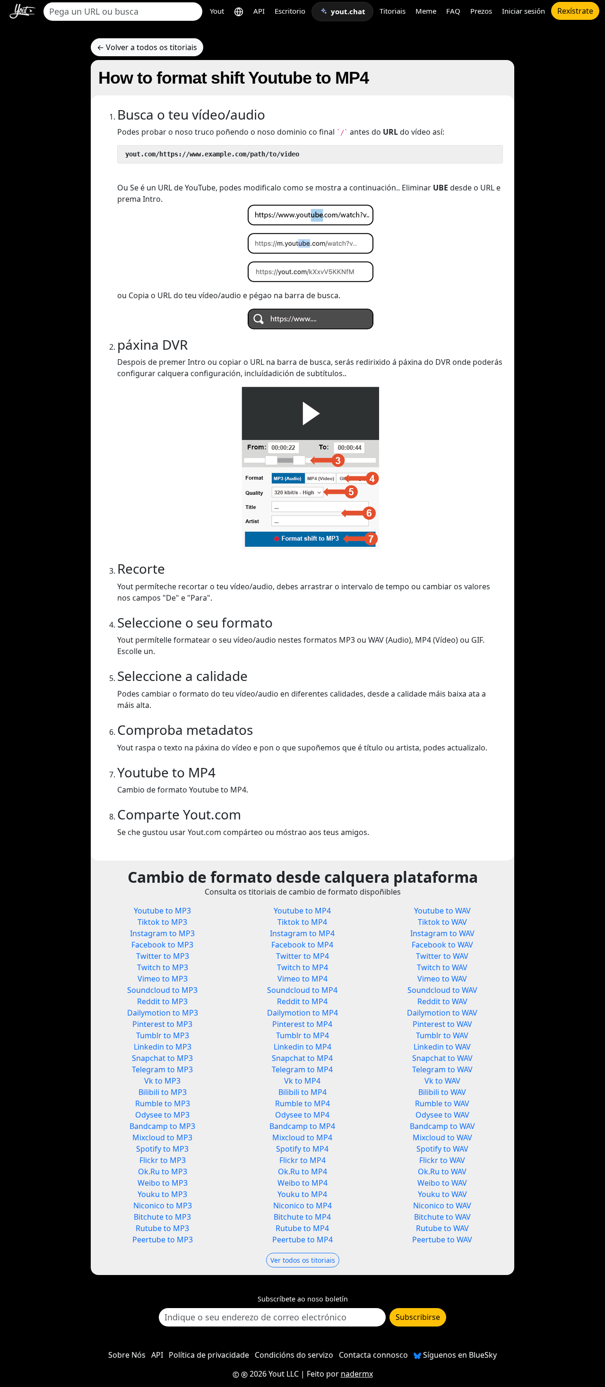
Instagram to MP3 (162, 933)
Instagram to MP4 (302, 933)
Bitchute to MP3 (162, 1217)
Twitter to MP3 (162, 956)
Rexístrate (575, 11)
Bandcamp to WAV (442, 1126)
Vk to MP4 (302, 1081)
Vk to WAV (442, 1081)
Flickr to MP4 (302, 1160)
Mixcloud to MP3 (162, 1137)
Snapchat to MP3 (162, 1058)
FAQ (453, 11)
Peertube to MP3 (162, 1239)
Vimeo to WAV (442, 978)
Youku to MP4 (302, 1194)
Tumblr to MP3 (162, 1035)
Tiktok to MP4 (302, 922)
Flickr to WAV (442, 1160)
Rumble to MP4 (302, 1103)
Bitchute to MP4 (302, 1217)
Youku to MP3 (162, 1194)
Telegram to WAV (442, 1069)
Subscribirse (418, 1317)
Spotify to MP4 (302, 1149)
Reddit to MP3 (162, 1001)
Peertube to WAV (442, 1239)
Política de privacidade (209, 1355)
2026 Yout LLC (273, 1374)
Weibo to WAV (442, 1183)
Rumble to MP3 (162, 1103)
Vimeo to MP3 (163, 978)
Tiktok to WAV (442, 922)
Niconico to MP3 (162, 1205)
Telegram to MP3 (162, 1069)
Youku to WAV (442, 1194)
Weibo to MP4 (302, 1183)
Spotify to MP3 (162, 1149)
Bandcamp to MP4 (302, 1126)
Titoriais (393, 11)
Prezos (481, 11)
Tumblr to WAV (442, 1035)
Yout (217, 11)
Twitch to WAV (442, 967)
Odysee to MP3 (162, 1115)
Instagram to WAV (442, 933)
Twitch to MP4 (302, 967)
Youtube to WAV (442, 910)
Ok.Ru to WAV (442, 1171)
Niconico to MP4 (302, 1205)
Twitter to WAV (442, 956)
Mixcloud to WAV (442, 1137)
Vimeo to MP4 (302, 978)
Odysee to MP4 (302, 1115)
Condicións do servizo (294, 1355)
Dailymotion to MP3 (162, 1013)
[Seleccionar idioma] (238, 11)
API (259, 11)
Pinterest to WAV (442, 1024)
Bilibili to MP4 (302, 1092)
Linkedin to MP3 (162, 1047)
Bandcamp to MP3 (162, 1126)
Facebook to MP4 (302, 944)
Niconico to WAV (442, 1205)
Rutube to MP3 (162, 1228)
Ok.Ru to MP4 (302, 1171)
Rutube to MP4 (302, 1228)
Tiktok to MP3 (162, 922)
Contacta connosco (373, 1355)
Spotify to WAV (442, 1149)
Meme (425, 11)
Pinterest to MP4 (302, 1024)
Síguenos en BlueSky (459, 1355)
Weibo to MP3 (163, 1183)
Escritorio (290, 11)
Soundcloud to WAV (442, 990)
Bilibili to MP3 (162, 1092)
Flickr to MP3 (162, 1160)
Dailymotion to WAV (442, 1013)
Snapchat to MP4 (302, 1058)
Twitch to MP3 (162, 967)
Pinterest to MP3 (162, 1024)
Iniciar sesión (523, 11)
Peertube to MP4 (302, 1239)
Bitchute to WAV (442, 1217)
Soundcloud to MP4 (302, 990)
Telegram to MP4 (302, 1069)
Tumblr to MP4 (302, 1035)
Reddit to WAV (442, 1001)
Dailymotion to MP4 (302, 1013)
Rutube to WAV (442, 1228)
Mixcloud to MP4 (302, 1137)
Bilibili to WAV (442, 1092)
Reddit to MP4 (302, 1001)
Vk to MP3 (162, 1081)
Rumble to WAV (442, 1103)
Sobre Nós (127, 1355)
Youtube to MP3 (162, 910)
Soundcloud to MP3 (162, 990)
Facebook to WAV (442, 944)
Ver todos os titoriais (302, 1260)
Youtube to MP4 (302, 910)
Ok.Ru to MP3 (162, 1171)
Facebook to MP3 (162, 944)
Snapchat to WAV (442, 1058)
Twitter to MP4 (302, 956)
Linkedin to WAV (442, 1047)
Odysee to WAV (442, 1115)
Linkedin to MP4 (302, 1047)
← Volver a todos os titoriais (147, 47)
